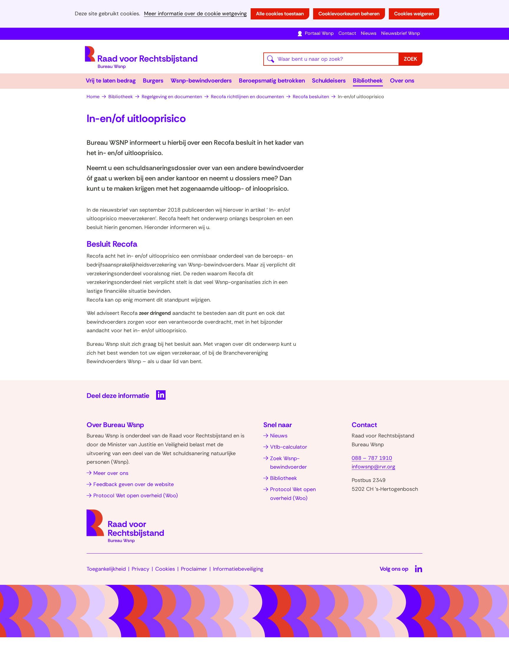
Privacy (140, 568)
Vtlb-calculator (288, 446)
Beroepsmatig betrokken (272, 80)
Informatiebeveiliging (238, 568)
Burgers (153, 80)
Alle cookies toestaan (280, 13)
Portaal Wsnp (319, 33)
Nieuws (368, 33)
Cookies (165, 568)
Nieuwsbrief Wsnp (400, 33)
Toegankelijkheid (106, 568)
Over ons (402, 80)
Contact (347, 33)
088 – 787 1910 (372, 458)
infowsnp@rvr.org (373, 466)
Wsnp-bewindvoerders (201, 80)
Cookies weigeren (414, 13)
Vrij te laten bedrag (111, 80)
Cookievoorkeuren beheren (349, 13)
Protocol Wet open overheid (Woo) (135, 495)
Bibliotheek (368, 80)
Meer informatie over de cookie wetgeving (195, 14)
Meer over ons (110, 473)
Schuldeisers (329, 80)
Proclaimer (194, 568)
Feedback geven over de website (133, 484)
